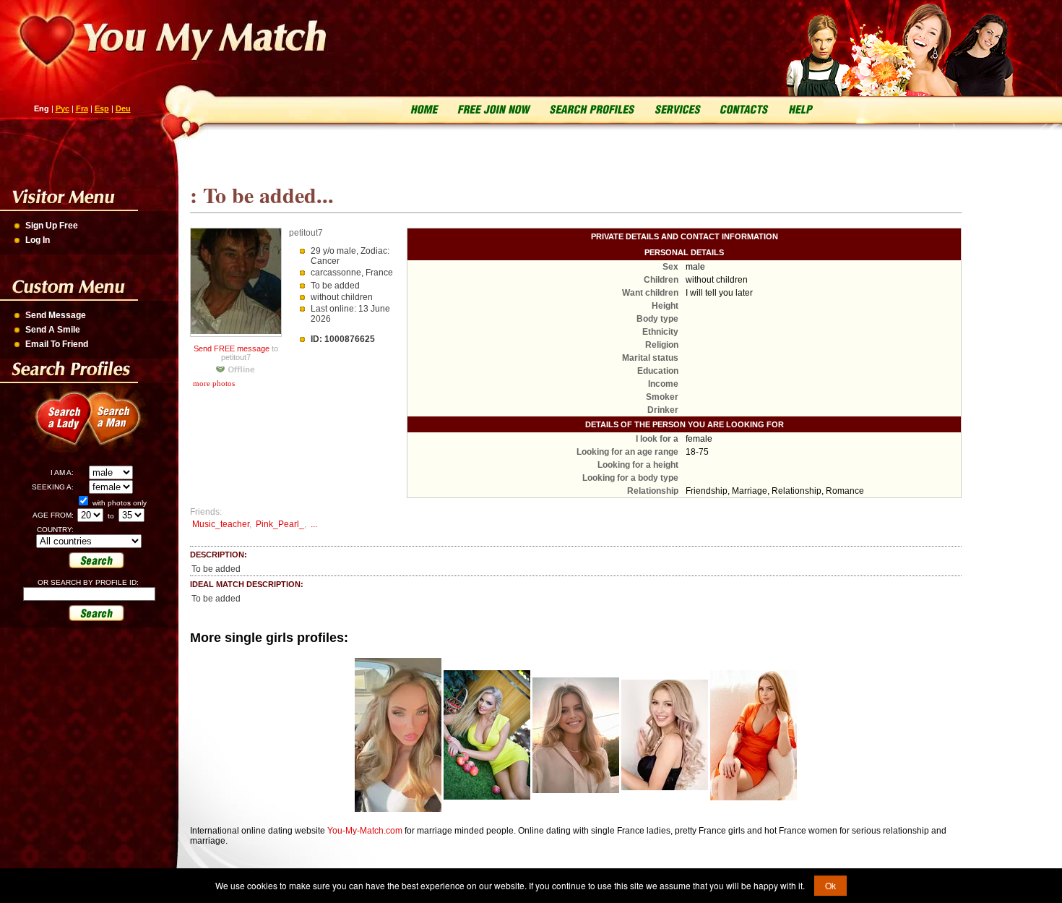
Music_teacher (220, 524)
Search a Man (123, 426)
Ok (830, 885)
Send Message (55, 315)
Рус (62, 108)
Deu (123, 108)
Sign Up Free (51, 226)
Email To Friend (56, 344)
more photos (213, 383)
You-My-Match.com (364, 831)
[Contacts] (744, 108)
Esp (102, 108)
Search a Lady (58, 426)
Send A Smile (52, 330)
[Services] (677, 108)
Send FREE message (231, 348)
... (314, 524)
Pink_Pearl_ (280, 524)
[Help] (800, 108)
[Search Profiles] (590, 108)
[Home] (425, 108)
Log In (37, 240)
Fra (82, 108)
